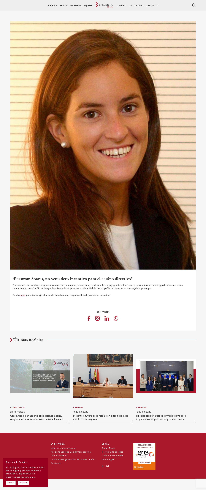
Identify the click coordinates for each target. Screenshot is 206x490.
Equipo (88, 5)
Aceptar (10, 483)
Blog (53, 467)
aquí (23, 295)
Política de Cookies (112, 452)
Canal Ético (108, 448)
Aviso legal (108, 459)
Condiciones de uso (113, 455)
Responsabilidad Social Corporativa (71, 452)
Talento (122, 5)
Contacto (153, 5)
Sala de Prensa (59, 455)
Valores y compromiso (63, 448)
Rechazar (23, 483)
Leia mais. (29, 477)
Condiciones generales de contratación (73, 459)
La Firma (52, 5)
